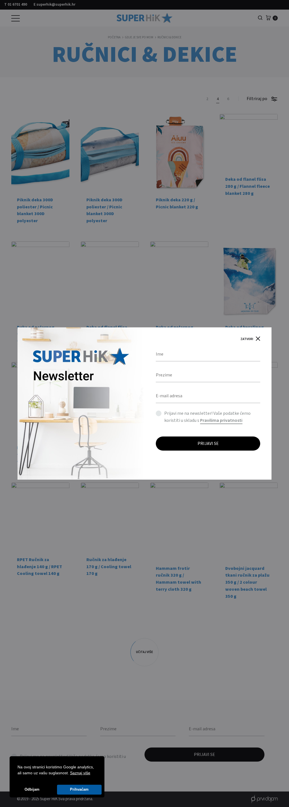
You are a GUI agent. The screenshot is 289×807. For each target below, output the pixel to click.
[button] (92, 773)
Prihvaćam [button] (79, 789)
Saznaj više (80, 773)
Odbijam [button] (32, 789)
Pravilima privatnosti (221, 420)
